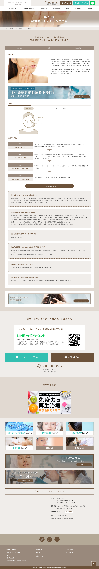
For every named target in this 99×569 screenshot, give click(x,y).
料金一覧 (38, 552)
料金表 (67, 8)
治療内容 (19, 48)
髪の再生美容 (10, 558)
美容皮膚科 (44, 8)
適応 (49, 48)
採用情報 (90, 8)
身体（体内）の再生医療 (13, 552)
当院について (39, 556)
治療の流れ (78, 48)
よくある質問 (78, 8)
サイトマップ (69, 552)
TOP (6, 28)
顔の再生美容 (13, 28)
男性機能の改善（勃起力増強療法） (16, 560)
